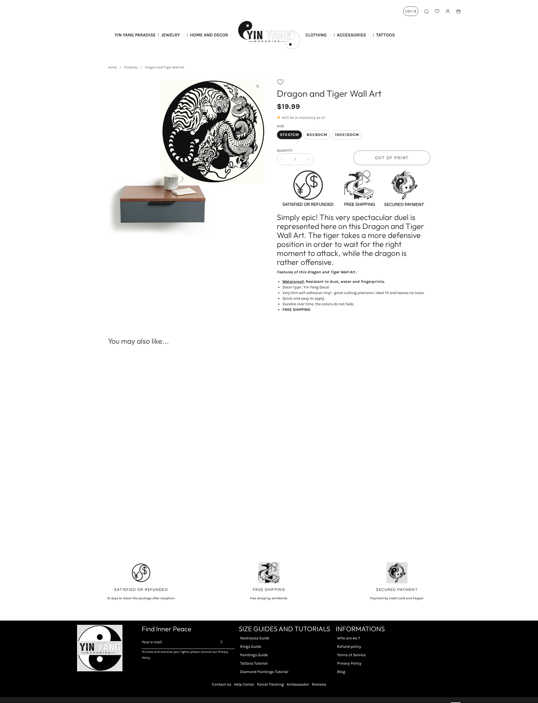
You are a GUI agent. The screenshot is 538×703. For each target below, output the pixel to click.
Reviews (319, 684)
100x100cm (347, 134)
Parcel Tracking (270, 684)
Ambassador (298, 684)
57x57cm (289, 134)
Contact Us (221, 684)
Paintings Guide (254, 655)
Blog (341, 671)
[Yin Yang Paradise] (269, 35)
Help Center (244, 684)
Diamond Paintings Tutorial (264, 671)
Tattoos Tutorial (254, 663)
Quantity (285, 150)
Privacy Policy (349, 663)
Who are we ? (348, 638)
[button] (280, 82)
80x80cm (317, 134)
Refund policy (349, 646)
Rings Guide (250, 646)
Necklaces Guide (254, 638)
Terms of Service (351, 655)
